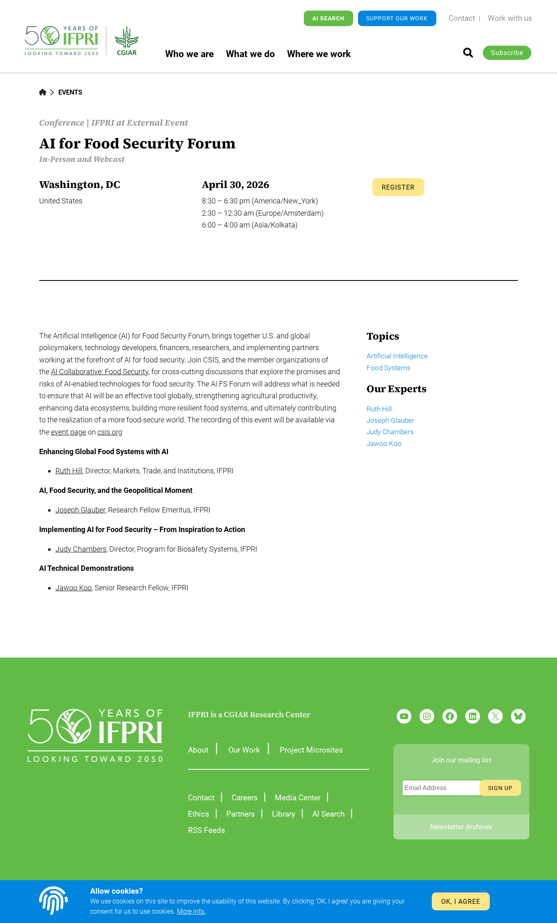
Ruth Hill (68, 470)
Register (398, 187)
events (70, 92)
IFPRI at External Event (139, 122)
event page (68, 432)
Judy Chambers (80, 549)
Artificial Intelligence (397, 356)
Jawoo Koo (73, 587)
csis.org (109, 432)
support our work (397, 18)
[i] (468, 52)
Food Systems (389, 368)
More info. (191, 911)
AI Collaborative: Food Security (99, 371)
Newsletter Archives (461, 827)
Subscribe (507, 53)
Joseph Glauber (80, 510)
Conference (61, 122)
